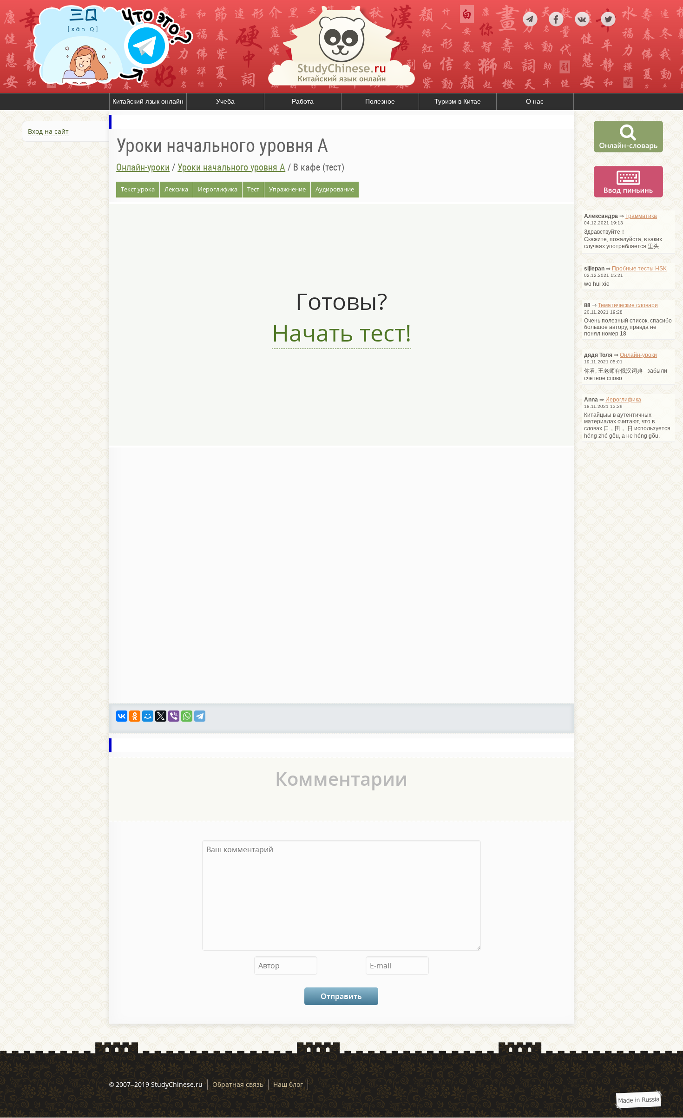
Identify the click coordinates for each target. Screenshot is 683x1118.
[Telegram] (199, 716)
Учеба (225, 101)
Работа (303, 101)
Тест (253, 189)
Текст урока (138, 189)
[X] (160, 716)
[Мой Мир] (147, 716)
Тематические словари (628, 305)
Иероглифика (217, 189)
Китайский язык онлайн (148, 101)
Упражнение (287, 189)
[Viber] (173, 716)
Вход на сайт (48, 131)
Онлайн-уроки (143, 167)
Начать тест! (341, 333)
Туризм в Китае (457, 101)
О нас (535, 101)
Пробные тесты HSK (639, 268)
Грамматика (641, 216)
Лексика (176, 189)
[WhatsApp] (186, 716)
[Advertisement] (56, 245)
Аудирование (334, 189)
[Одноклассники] (134, 716)
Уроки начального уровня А (231, 167)
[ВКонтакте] (121, 716)
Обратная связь (237, 1084)
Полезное (380, 101)
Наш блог (288, 1084)
